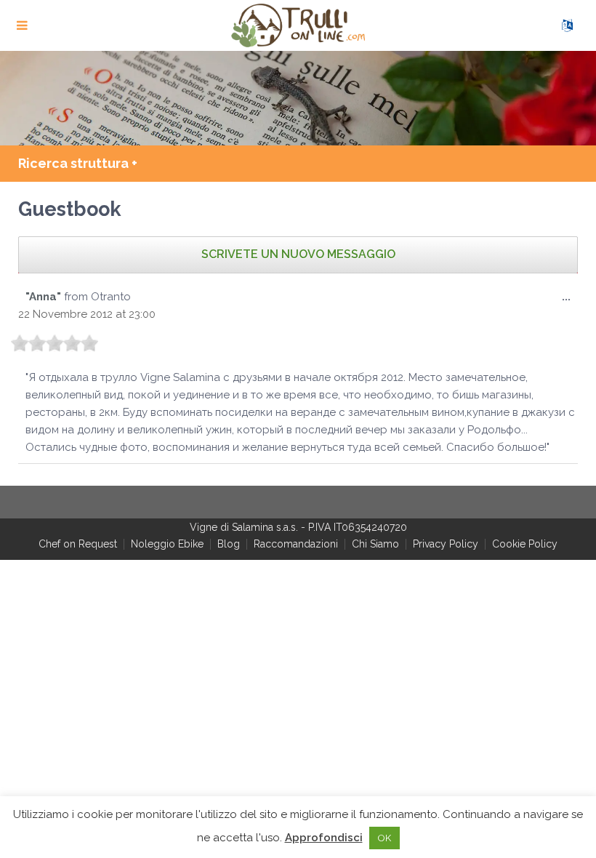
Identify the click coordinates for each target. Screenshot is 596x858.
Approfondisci (324, 837)
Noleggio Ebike (167, 544)
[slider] (54, 343)
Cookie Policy (524, 544)
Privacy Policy (445, 544)
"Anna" (43, 296)
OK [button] (384, 838)
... (570, 301)
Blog (228, 544)
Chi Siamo (375, 544)
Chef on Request (78, 544)
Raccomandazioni (296, 544)
